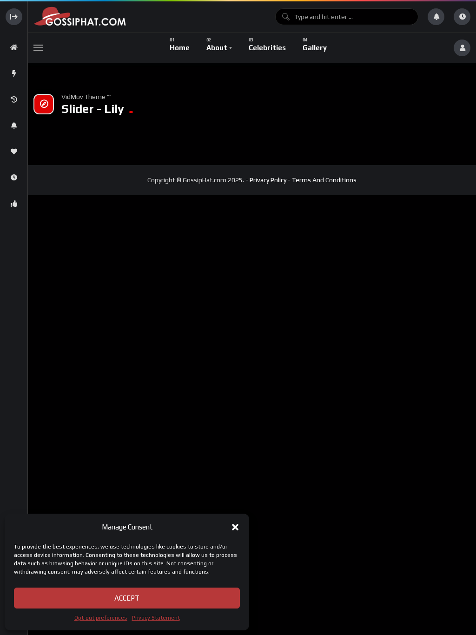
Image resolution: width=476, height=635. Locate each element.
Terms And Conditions (324, 180)
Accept (126, 598)
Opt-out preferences (100, 618)
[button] (235, 527)
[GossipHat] (149, 16)
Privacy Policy (268, 180)
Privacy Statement (156, 618)
